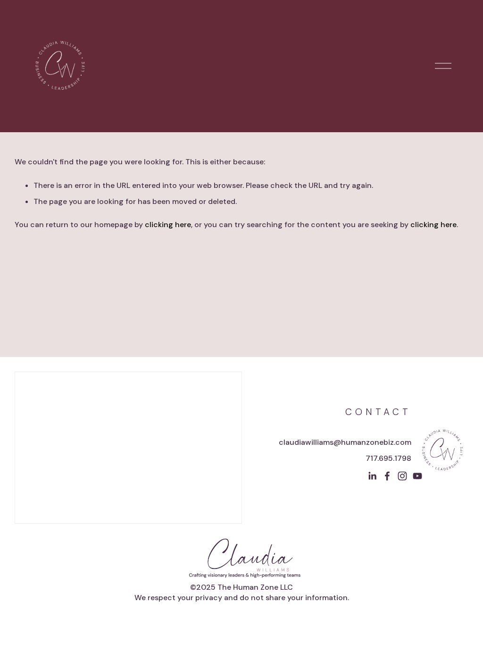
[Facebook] (387, 476)
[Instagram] (402, 476)
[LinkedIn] (372, 476)
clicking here (168, 224)
